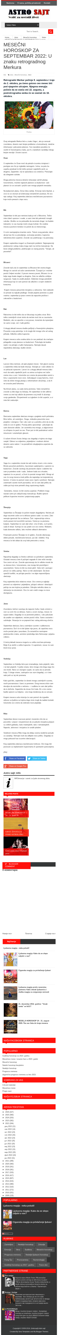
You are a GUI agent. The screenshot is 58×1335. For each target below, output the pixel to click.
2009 (7, 1196)
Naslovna (10, 3)
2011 (7, 1190)
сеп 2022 (8, 1135)
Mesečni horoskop (21, 75)
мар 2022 (9, 1152)
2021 (7, 1161)
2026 (7, 1112)
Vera (18, 1249)
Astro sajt (42, 1328)
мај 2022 (8, 1146)
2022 (7, 1123)
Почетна (28, 934)
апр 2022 (8, 1149)
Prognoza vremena (9, 1071)
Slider (30, 75)
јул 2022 (8, 1141)
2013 (7, 1184)
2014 (7, 1181)
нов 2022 (8, 1129)
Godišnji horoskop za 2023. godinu (15, 1056)
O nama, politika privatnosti (29, 3)
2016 (7, 1175)
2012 (7, 1187)
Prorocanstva (22, 1260)
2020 (7, 1164)
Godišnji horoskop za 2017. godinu (19, 1265)
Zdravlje (41, 1244)
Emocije (7, 1249)
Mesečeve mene (8, 1088)
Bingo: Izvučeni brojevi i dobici (26, 1311)
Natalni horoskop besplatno (13, 1065)
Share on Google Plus (17, 766)
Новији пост (7, 934)
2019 (7, 1167)
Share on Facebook (16, 758)
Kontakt (47, 3)
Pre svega (9, 1276)
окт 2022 (8, 1132)
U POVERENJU (11, 1309)
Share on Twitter (39, 758)
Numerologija (39, 1260)
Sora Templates (24, 1332)
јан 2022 (8, 1158)
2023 (7, 1121)
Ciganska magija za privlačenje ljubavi (32, 1222)
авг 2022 (8, 1138)
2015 (7, 1178)
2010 (7, 1193)
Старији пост (50, 934)
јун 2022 (8, 1144)
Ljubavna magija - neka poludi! (18, 1206)
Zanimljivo (8, 1244)
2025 (7, 1115)
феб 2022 (9, 1155)
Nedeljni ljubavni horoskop (37, 1255)
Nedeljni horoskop (9, 1068)
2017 (7, 1172)
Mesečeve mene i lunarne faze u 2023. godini (20, 1059)
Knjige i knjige (11, 1292)
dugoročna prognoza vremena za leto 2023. (19, 1075)
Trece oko (43, 1265)
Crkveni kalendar (9, 1085)
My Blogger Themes (41, 1332)
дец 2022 (8, 1126)
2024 (7, 1118)
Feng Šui (8, 1260)
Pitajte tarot (6, 1091)
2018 (7, 1170)
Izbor (11, 75)
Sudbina (28, 1249)
